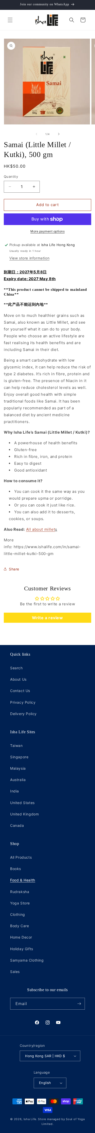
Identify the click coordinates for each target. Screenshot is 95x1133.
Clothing (17, 914)
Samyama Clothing (27, 960)
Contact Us (20, 690)
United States (22, 803)
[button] (10, 20)
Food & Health (22, 880)
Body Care (19, 926)
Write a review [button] (47, 617)
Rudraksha (19, 892)
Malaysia (18, 768)
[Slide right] (58, 134)
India (14, 791)
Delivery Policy (23, 714)
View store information (29, 258)
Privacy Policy (22, 702)
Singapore (19, 757)
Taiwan (16, 745)
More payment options (47, 231)
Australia (18, 779)
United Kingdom (24, 814)
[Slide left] (36, 134)
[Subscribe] (79, 1004)
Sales (15, 971)
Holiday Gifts (21, 949)
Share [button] (14, 569)
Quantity (11, 176)
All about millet (40, 529)
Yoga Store (20, 903)
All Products (21, 857)
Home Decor (21, 937)
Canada (17, 825)
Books (15, 869)
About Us (18, 679)
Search (16, 668)
